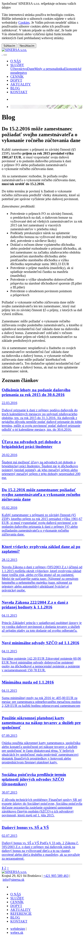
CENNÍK (17, 902)
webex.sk (16, 932)
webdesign (17, 928)
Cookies (24, 22)
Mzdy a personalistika (49, 69)
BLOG (15, 917)
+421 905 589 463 (55, 876)
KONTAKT (18, 921)
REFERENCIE (21, 913)
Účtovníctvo (18, 69)
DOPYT (16, 906)
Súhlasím (9, 45)
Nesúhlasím (27, 45)
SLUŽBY (17, 898)
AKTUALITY (20, 910)
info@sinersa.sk (13, 879)
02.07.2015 (41, 843)
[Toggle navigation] (5, 55)
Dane (30, 69)
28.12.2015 (42, 568)
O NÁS (15, 894)
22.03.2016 (42, 410)
